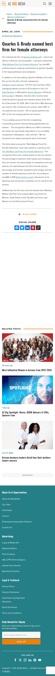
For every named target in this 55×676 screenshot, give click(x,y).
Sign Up (21, 642)
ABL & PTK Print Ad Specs (13, 559)
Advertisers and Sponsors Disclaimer (13, 599)
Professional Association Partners (17, 521)
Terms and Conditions (11, 613)
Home (9, 14)
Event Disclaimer (9, 607)
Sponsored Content (10, 571)
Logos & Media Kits (10, 542)
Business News (21, 14)
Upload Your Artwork (11, 565)
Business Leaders (38, 14)
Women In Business (16, 16)
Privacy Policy (8, 586)
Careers (5, 515)
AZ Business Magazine (12, 35)
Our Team (6, 504)
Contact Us (7, 527)
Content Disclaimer (10, 592)
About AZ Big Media (11, 498)
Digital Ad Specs (9, 548)
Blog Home (29, 214)
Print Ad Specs (8, 554)
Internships (7, 510)
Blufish (7, 671)
